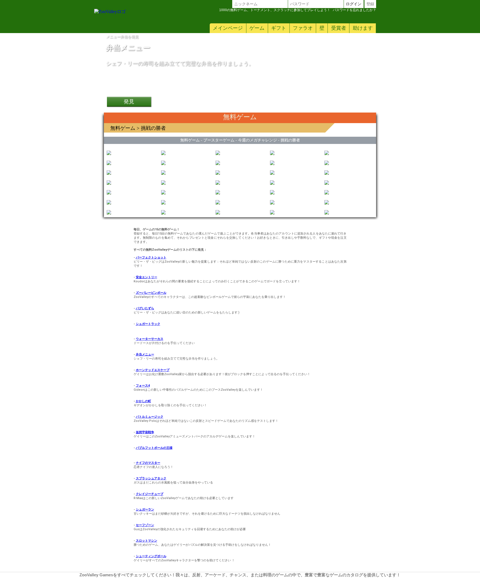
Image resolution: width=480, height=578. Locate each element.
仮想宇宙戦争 (145, 432)
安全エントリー (146, 277)
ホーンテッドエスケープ (152, 370)
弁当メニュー (145, 354)
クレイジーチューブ (149, 494)
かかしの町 (143, 401)
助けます (363, 28)
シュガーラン (145, 509)
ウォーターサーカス (149, 339)
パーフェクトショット (151, 257)
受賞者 (338, 28)
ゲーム (256, 28)
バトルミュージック (149, 416)
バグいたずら (145, 308)
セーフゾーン (145, 525)
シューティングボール (151, 556)
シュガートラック (148, 324)
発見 (129, 101)
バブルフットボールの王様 (154, 448)
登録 (370, 4)
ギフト (278, 28)
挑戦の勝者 (290, 140)
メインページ (228, 28)
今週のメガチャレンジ (257, 140)
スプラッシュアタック (151, 478)
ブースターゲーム (218, 140)
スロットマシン (146, 540)
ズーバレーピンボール (151, 293)
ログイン (353, 4)
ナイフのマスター (148, 463)
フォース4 (143, 385)
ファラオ (303, 28)
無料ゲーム (122, 128)
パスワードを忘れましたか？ (297, 10)
